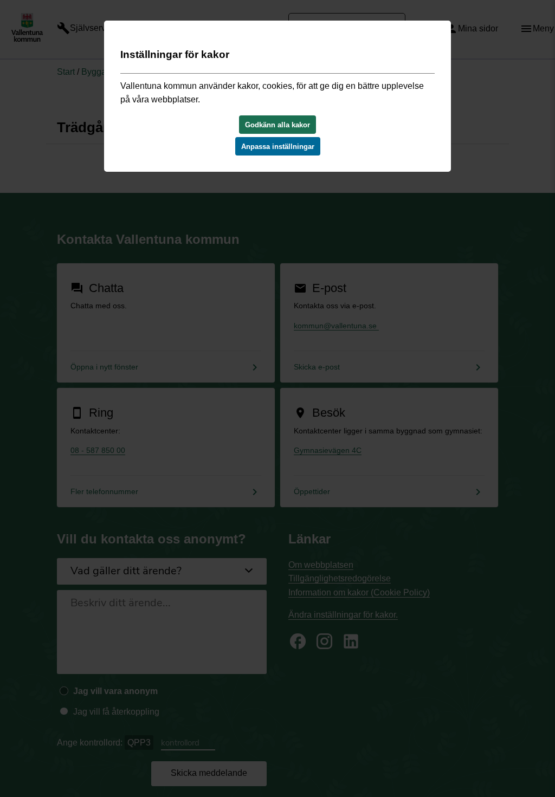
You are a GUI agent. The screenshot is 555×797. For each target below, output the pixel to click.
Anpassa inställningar (277, 146)
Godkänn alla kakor (277, 125)
